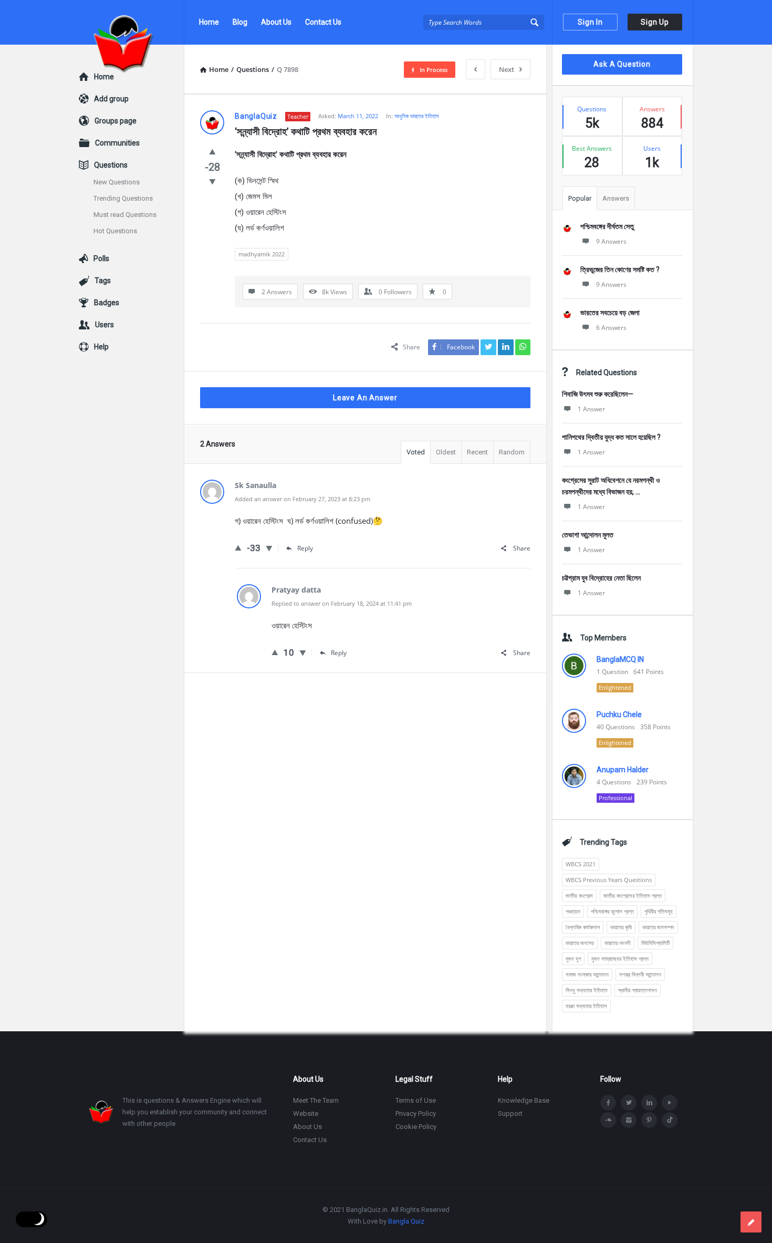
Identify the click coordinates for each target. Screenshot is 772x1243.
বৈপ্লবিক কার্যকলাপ (583, 927)
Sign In (590, 22)
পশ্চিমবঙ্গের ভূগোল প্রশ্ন (612, 911)
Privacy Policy (415, 1113)
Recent (477, 452)
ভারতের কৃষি (621, 927)
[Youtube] (669, 1103)
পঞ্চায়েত (573, 911)
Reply (305, 548)
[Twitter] (629, 1103)
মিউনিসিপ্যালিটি (655, 943)
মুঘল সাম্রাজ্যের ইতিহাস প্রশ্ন (620, 958)
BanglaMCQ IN (620, 659)
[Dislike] (212, 181)
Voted (415, 452)
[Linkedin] (649, 1103)
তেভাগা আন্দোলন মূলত (587, 535)
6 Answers (611, 327)
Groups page (116, 121)
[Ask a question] (750, 1221)
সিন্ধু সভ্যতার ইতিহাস (587, 990)
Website (305, 1113)
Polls (101, 258)
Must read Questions (125, 215)
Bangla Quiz (406, 1221)
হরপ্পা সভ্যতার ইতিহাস (586, 1006)
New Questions (116, 182)
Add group (111, 99)
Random (512, 452)
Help (101, 347)
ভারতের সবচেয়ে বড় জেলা (610, 312)
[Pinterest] (649, 1120)
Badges (106, 302)
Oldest (446, 452)
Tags (103, 280)
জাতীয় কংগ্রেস (579, 895)
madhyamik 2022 (261, 254)
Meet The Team (316, 1100)
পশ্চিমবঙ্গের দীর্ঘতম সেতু (607, 226)
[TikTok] (669, 1120)
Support (510, 1113)
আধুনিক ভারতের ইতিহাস (416, 116)
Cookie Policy (415, 1127)
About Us (276, 22)
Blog (240, 22)
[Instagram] (629, 1120)
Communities (117, 143)
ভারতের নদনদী (617, 943)
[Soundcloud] (608, 1120)
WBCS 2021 (581, 864)
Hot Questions (115, 231)
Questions (111, 165)
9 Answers (611, 241)
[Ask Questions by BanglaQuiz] (131, 22)
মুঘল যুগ (573, 958)
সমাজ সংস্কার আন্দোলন (587, 974)
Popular (579, 198)
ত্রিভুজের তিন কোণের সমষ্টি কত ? (620, 269)
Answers (615, 198)
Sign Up (655, 22)
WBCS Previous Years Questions (609, 880)
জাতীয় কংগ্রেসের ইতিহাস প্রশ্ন (632, 895)
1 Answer (591, 409)
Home (209, 22)
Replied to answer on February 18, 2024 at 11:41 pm (342, 603)
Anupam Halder (623, 769)
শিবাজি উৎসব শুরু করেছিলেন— (597, 394)
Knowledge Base (523, 1100)
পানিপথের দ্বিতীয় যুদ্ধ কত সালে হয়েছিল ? (611, 437)
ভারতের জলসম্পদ (658, 927)
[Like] (212, 151)
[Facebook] (608, 1103)
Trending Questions (123, 198)
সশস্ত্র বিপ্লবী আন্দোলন (640, 974)
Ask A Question (621, 64)
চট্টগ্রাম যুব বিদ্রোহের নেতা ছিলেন (601, 578)
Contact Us (323, 22)
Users (104, 324)
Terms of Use (415, 1100)
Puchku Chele (619, 714)
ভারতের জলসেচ (580, 943)
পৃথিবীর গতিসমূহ (658, 911)
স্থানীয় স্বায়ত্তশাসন (637, 990)
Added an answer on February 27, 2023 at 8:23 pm (302, 499)
